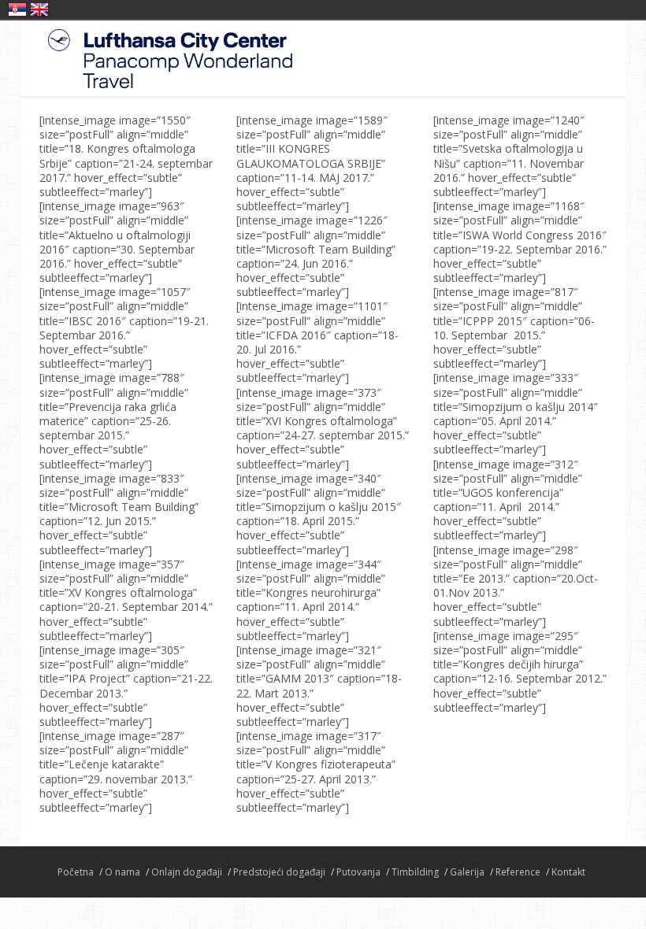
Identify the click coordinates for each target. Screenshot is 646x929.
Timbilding (415, 872)
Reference (518, 872)
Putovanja (358, 872)
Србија (17, 9)
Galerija (467, 872)
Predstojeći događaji (279, 872)
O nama (122, 872)
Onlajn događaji (186, 872)
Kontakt (568, 872)
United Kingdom (39, 9)
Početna (76, 872)
